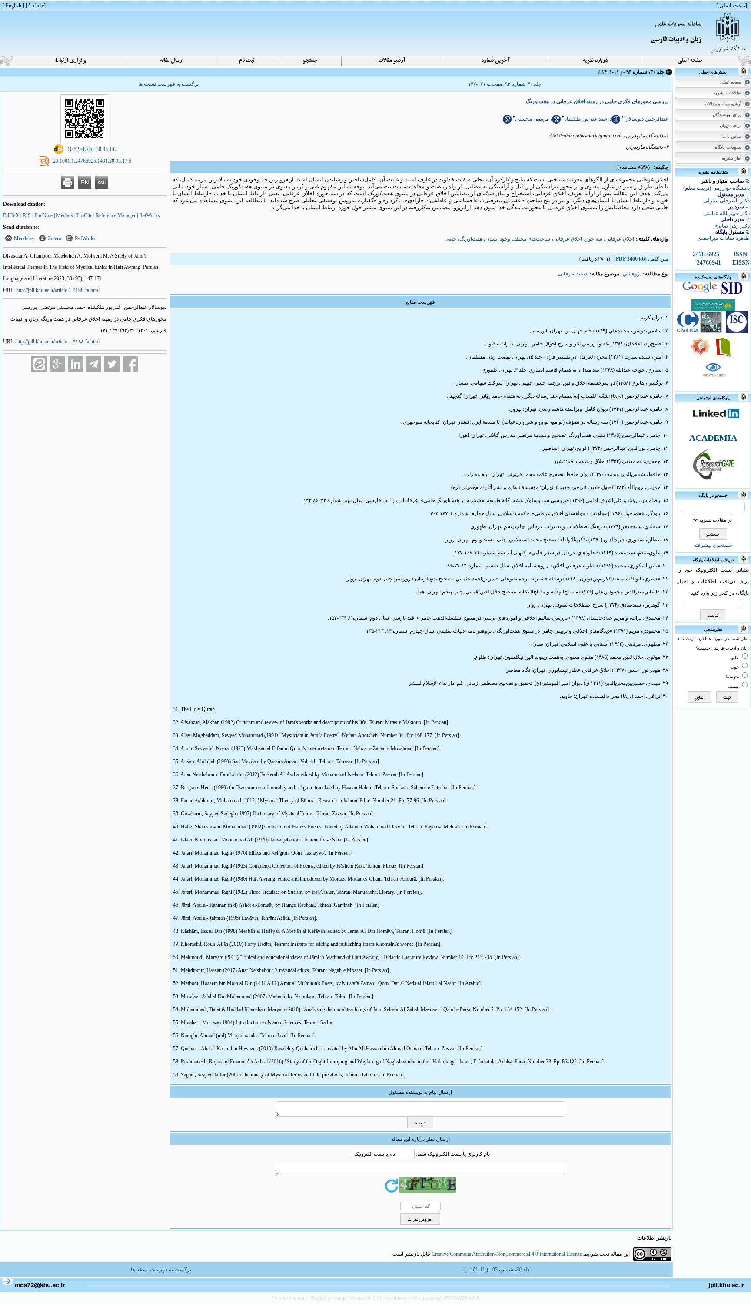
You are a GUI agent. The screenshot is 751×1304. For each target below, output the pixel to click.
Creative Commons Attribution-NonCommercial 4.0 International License (507, 1254)
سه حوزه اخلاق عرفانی (577, 239)
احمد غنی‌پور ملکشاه (586, 119)
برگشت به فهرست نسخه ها (168, 84)
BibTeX (11, 215)
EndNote (43, 215)
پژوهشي (632, 274)
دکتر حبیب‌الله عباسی (726, 213)
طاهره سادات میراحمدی (723, 238)
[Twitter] (112, 364)
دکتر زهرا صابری (732, 226)
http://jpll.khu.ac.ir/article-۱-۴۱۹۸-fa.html (58, 342)
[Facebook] (130, 364)
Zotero (54, 238)
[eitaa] (39, 364)
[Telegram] (93, 364)
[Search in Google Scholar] (615, 122)
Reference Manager (116, 215)
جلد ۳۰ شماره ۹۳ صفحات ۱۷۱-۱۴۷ (504, 84)
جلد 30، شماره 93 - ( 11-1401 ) (497, 1270)
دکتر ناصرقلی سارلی (727, 201)
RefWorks (149, 215)
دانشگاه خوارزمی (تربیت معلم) (716, 188)
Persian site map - (291, 1298)
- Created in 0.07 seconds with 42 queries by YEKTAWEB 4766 (413, 1298)
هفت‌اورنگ (470, 239)
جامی (450, 239)
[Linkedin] (75, 364)
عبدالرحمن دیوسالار (647, 119)
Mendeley (24, 238)
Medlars (64, 215)
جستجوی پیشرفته (713, 545)
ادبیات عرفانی (573, 274)
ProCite (84, 215)
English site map (329, 1298)
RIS (27, 215)
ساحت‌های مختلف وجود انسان (517, 239)
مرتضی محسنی (532, 119)
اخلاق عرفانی (619, 239)
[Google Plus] (57, 364)
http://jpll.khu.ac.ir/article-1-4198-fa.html (58, 290)
